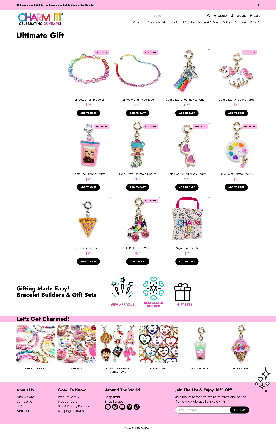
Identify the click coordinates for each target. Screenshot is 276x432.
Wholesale (23, 411)
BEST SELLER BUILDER (153, 304)
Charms (138, 22)
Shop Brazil (113, 397)
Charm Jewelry (157, 22)
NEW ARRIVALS (122, 304)
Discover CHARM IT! (247, 22)
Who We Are (25, 397)
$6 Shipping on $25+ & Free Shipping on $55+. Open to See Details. (55, 5)
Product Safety (68, 397)
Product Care (67, 402)
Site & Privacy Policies (73, 406)
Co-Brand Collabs (182, 22)
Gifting (227, 22)
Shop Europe (114, 402)
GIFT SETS (184, 304)
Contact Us (24, 402)
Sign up (239, 410)
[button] (110, 49)
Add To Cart (88, 113)
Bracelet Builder (208, 22)
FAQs (20, 406)
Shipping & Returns (71, 411)
